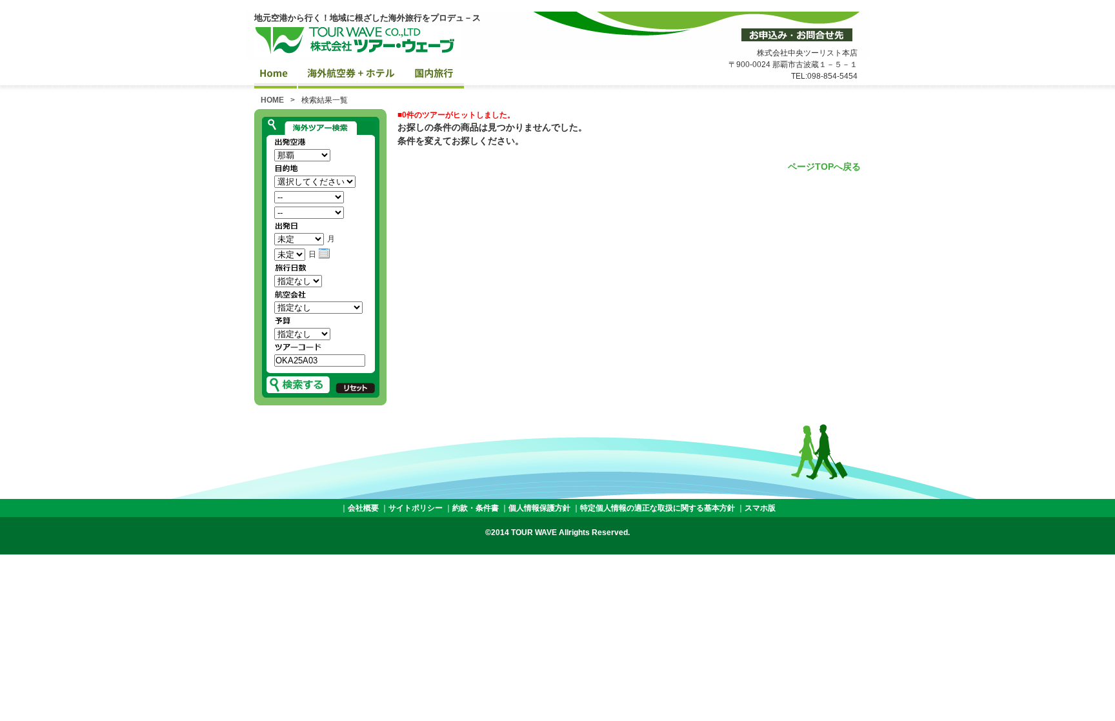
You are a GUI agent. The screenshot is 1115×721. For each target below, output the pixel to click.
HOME (272, 100)
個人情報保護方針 (539, 508)
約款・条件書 (475, 508)
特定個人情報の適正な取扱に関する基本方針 (657, 508)
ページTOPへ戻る (824, 166)
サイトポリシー (415, 508)
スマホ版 (760, 508)
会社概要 (363, 508)
